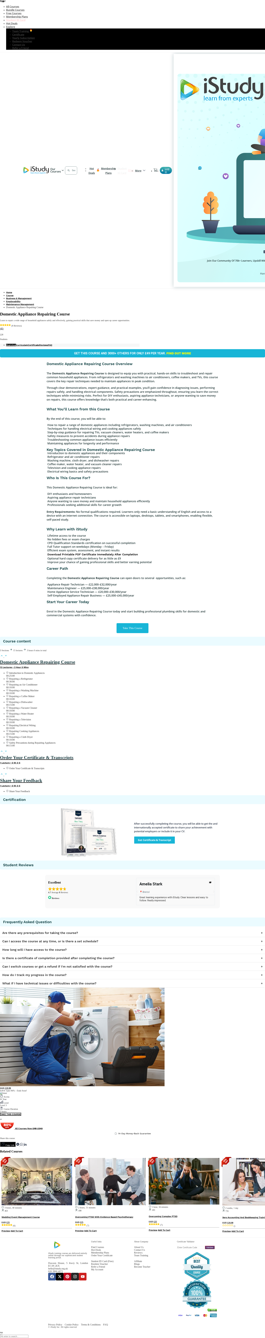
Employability (13, 301)
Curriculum (22, 345)
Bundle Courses (15, 10)
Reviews (43, 345)
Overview (11, 345)
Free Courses (13, 13)
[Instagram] (75, 1276)
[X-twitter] (59, 1276)
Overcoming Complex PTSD (163, 1216)
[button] (137, 891)
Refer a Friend (20, 48)
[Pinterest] (67, 1276)
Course (9, 295)
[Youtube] (82, 1276)
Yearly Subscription (23, 38)
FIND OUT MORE (178, 353)
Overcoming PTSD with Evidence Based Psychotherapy (104, 1217)
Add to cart (17, 1231)
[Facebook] (52, 1276)
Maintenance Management (20, 304)
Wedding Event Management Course (21, 1217)
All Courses (12, 6)
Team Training (20, 31)
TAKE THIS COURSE (10, 1114)
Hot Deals (11, 23)
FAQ (50, 345)
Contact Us (18, 44)
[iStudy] (36, 173)
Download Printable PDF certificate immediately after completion (92, 554)
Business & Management (19, 298)
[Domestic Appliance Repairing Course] (82, 1085)
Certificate (18, 34)
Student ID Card (15, 20)
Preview (6, 1231)
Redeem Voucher (22, 41)
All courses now (28, 1128)
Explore (10, 26)
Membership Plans (17, 16)
